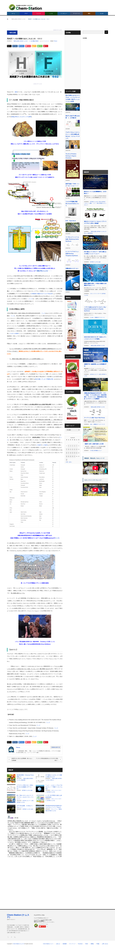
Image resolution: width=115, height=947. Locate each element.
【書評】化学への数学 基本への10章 (93, 444)
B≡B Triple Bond (71, 220)
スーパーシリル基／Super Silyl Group (94, 417)
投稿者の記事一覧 (56, 747)
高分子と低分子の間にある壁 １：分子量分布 (73, 116)
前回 (16, 92)
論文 (32, 790)
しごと (51, 13)
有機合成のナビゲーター (72, 268)
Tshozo (55, 41)
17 (68, 452)
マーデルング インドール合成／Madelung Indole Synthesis (72, 239)
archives (24, 800)
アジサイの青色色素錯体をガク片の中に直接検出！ (47, 759)
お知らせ (58, 943)
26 (72, 456)
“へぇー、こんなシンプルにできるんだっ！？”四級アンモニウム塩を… (53, 786)
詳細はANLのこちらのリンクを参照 (21, 116)
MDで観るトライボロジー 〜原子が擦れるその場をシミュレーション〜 (95, 252)
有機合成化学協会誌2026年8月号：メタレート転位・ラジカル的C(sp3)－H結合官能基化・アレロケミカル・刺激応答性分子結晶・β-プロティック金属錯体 (95, 395)
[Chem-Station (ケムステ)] (25, 7)
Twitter (86, 943)
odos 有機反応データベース (98, 317)
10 (68, 449)
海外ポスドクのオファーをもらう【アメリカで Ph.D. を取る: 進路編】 (95, 222)
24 (68, 456)
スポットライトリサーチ (95, 293)
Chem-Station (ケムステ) (18, 916)
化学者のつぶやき (23, 41)
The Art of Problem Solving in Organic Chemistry (71, 156)
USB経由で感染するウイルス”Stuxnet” (42, 293)
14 (76, 449)
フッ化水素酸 (32, 41)
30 (66, 459)
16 (66, 452)
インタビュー (64, 13)
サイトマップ (72, 943)
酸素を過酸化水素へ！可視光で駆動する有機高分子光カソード (95, 284)
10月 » (70, 462)
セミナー (29, 800)
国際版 (92, 943)
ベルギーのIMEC (14, 333)
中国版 (97, 943)
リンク (31, 298)
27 (74, 456)
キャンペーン (54, 809)
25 (70, 456)
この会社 (38, 445)
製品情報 (23, 780)
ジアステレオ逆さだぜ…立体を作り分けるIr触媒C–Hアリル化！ (25, 786)
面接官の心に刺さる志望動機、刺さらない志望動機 (22, 759)
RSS (15, 937)
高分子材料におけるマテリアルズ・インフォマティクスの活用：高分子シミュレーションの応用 (73, 98)
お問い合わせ (105, 943)
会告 (32, 800)
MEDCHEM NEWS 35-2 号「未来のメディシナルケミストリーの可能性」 (95, 338)
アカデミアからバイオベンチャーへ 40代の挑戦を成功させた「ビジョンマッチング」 (73, 135)
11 (70, 449)
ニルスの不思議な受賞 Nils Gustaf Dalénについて (72, 203)
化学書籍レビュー (98, 450)
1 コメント (46, 41)
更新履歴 (65, 943)
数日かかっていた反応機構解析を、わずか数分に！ (95, 192)
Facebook (80, 943)
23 (66, 456)
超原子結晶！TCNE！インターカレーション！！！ (72, 184)
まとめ (101, 13)
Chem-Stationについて (48, 943)
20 (74, 452)
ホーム (13, 13)
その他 (91, 450)
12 (72, 449)
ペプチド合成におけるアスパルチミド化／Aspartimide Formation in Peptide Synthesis (95, 309)
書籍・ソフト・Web (94, 203)
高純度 (36, 41)
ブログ (26, 13)
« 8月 (67, 462)
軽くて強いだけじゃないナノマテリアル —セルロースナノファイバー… (25, 797)
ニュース (38, 13)
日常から (52, 780)
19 (72, 452)
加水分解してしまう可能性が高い (44, 379)
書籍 (89, 13)
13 (74, 449)
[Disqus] (35, 836)
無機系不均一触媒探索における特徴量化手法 (95, 365)
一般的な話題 (16, 41)
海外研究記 (90, 233)
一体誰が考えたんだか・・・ (43, 271)
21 (76, 452)
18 (70, 452)
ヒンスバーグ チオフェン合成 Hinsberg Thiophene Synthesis (72, 253)
